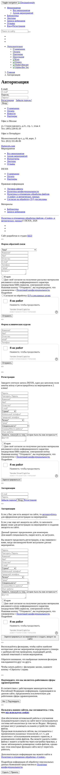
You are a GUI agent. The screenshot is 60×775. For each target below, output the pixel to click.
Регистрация (19, 26)
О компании (19, 49)
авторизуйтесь (49, 514)
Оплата (16, 51)
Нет (4, 701)
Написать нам (8, 146)
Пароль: (5, 94)
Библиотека (13, 15)
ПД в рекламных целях (39, 295)
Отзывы (11, 23)
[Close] (2, 239)
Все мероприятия (21, 10)
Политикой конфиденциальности (33, 290)
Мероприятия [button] (14, 8)
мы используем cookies (17, 712)
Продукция (18, 57)
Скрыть (5, 772)
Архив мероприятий (23, 13)
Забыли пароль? (24, 100)
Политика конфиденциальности (23, 191)
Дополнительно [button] (15, 46)
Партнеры (18, 54)
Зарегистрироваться (11, 480)
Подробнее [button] (6, 292)
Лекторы (11, 18)
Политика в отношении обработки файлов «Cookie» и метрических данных (28, 195)
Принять (14, 772)
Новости (11, 113)
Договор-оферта (15, 189)
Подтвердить (13, 701)
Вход (9, 26)
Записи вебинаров (16, 21)
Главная (11, 72)
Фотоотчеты (13, 158)
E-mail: (4, 89)
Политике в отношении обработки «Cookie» (23, 757)
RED (29, 236)
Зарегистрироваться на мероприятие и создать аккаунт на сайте (30, 638)
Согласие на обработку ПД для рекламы (27, 199)
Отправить (7, 316)
